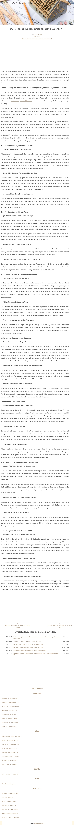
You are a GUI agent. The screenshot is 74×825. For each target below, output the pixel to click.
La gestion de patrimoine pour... (11, 702)
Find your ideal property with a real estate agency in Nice (29, 650)
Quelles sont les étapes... (9, 714)
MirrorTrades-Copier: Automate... (11, 736)
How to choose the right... (9, 801)
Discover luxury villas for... (9, 805)
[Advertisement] (35, 53)
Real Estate (37, 36)
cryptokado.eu (37, 34)
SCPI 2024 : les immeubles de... (11, 706)
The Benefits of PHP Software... (11, 756)
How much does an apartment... (11, 817)
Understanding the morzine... (10, 793)
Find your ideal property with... (11, 813)
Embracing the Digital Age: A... (10, 710)
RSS (43, 823)
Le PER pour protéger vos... (10, 764)
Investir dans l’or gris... (8, 783)
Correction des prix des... (9, 726)
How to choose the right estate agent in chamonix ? (37, 38)
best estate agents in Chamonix (21, 101)
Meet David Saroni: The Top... (10, 718)
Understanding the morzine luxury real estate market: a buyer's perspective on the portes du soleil (36, 637)
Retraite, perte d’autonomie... (10, 752)
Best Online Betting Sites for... (10, 740)
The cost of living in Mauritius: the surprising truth (59, 626)
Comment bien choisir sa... (10, 760)
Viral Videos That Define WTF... (11, 744)
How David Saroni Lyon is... (10, 748)
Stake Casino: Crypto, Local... (10, 774)
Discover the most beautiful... (10, 698)
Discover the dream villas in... (10, 809)
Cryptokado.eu (38, 823)
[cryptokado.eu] (37, 12)
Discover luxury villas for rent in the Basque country (17, 626)
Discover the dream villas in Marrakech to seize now (28, 647)
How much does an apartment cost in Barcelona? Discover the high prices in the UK (36, 654)
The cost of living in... (8, 797)
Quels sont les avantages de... (11, 722)
